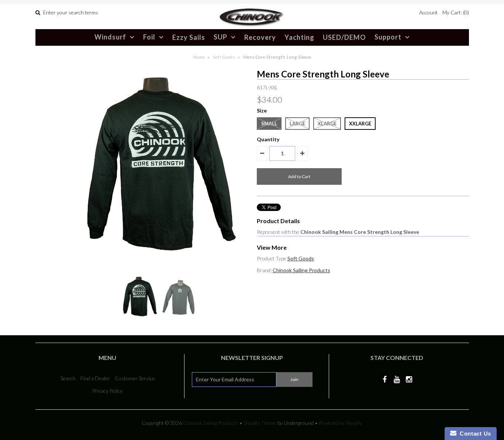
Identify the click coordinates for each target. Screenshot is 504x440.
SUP (220, 37)
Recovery (260, 37)
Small (269, 124)
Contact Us (473, 433)
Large (297, 124)
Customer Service (135, 378)
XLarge (327, 124)
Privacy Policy (107, 391)
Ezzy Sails (188, 37)
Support (387, 37)
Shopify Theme (260, 423)
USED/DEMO (344, 37)
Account (428, 12)
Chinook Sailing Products (301, 270)
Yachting (299, 37)
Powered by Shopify (340, 423)
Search (68, 378)
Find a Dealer (95, 378)
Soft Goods (224, 57)
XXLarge (360, 124)
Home (199, 57)
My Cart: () (455, 12)
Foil (149, 37)
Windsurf (110, 37)
